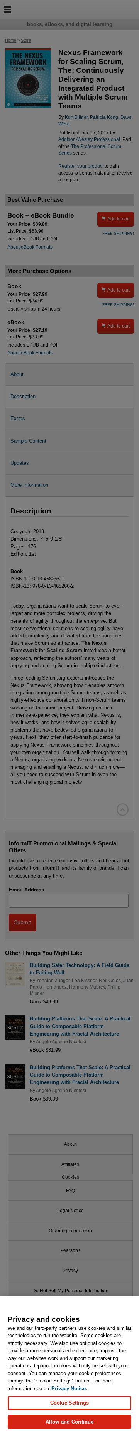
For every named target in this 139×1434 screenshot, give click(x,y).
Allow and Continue (69, 1422)
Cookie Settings (69, 1403)
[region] (69, 1365)
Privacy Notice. (69, 1388)
